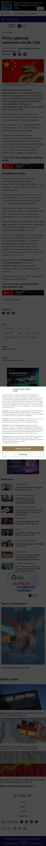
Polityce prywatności (8, 407)
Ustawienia (23, 454)
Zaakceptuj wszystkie (23, 449)
